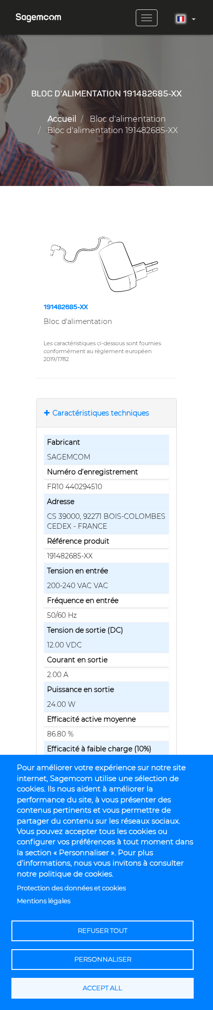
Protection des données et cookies (71, 888)
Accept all (102, 988)
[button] (106, 264)
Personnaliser (102, 959)
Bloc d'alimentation (128, 119)
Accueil (62, 119)
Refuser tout (102, 930)
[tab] (106, 413)
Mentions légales (43, 901)
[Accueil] (38, 14)
